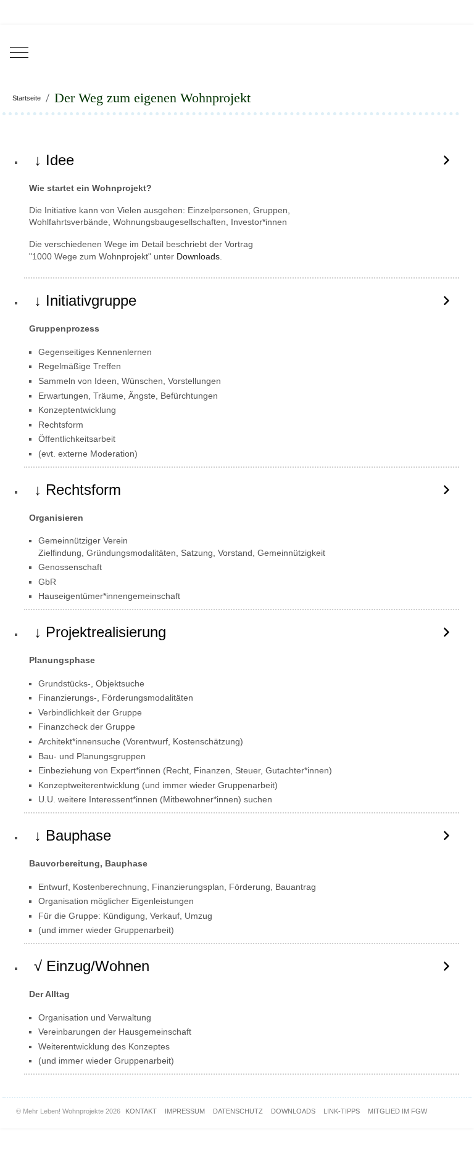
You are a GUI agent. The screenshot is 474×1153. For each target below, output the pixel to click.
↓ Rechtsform (77, 489)
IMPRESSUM (185, 1111)
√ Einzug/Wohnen (91, 966)
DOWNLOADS (293, 1111)
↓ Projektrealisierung (100, 632)
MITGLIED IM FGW (397, 1111)
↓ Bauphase (72, 835)
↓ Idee (54, 160)
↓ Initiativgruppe (85, 300)
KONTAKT (141, 1111)
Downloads (198, 256)
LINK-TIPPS (341, 1111)
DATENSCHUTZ (238, 1111)
